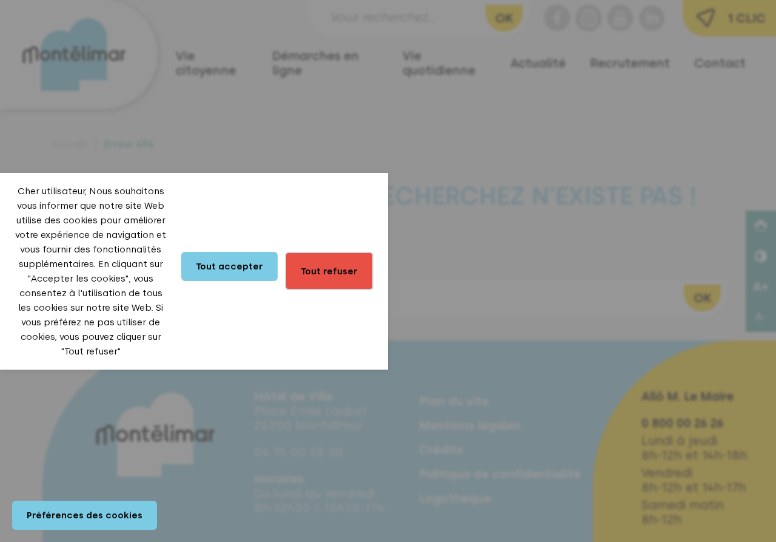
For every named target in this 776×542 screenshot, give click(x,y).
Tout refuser (329, 271)
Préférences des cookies (84, 515)
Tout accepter (229, 266)
